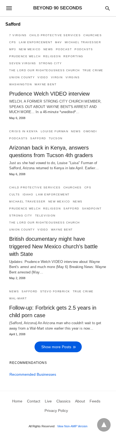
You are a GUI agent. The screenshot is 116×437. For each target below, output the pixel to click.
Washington (20, 84)
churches (92, 35)
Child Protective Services (55, 35)
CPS (12, 42)
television (45, 215)
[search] (107, 8)
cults (14, 194)
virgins (73, 77)
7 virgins (18, 35)
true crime (93, 70)
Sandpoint (92, 208)
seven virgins (22, 63)
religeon (52, 56)
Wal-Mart (18, 298)
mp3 (12, 49)
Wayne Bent (45, 84)
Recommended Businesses (32, 374)
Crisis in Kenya (23, 131)
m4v (58, 42)
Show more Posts (56, 347)
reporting (73, 56)
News (48, 49)
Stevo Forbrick (55, 291)
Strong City (50, 63)
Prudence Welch (24, 56)
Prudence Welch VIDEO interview (49, 94)
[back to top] (104, 425)
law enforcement (36, 42)
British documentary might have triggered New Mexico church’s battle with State (53, 246)
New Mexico (30, 49)
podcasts (83, 49)
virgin (57, 77)
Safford (38, 138)
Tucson (56, 138)
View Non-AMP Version (72, 426)
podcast (64, 49)
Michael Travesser (83, 42)
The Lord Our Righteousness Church (44, 70)
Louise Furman (55, 131)
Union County (22, 77)
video (42, 77)
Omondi (90, 131)
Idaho (28, 194)
